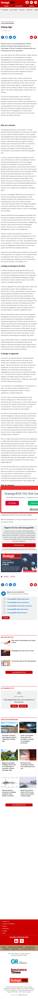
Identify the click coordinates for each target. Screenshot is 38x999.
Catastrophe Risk (7, 23)
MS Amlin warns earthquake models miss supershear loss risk (28, 765)
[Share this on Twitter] (6, 37)
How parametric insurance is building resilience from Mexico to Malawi (9, 793)
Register (23, 706)
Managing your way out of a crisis (23, 651)
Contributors (29, 947)
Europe (31, 6)
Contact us (5, 921)
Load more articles (19, 672)
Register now (19, 545)
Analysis (5, 10)
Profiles (13, 576)
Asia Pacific (19, 6)
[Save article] (35, 37)
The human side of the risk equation (24, 661)
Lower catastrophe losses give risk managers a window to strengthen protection (27, 739)
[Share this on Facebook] (2, 37)
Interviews (29, 10)
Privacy (4, 926)
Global (6, 6)
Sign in (14, 33)
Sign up (5, 618)
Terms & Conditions (8, 924)
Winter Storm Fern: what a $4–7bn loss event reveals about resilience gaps (27, 793)
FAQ (3, 933)
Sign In (3, 947)
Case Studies (14, 10)
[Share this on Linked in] (10, 37)
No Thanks (12, 503)
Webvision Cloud (23, 995)
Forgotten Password (15, 947)
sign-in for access (30, 549)
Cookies (4, 931)
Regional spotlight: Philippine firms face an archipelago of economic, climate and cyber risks (9, 766)
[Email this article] (14, 37)
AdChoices (5, 928)
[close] (36, 33)
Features (22, 10)
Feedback (6, 949)
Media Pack (15, 949)
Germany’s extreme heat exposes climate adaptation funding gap (9, 738)
